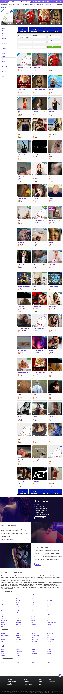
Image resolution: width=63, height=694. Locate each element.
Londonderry (19, 666)
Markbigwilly (36, 67)
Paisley (2, 641)
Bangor (33, 662)
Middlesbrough (19, 610)
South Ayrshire (50, 641)
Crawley (2, 602)
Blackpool (49, 595)
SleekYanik (21, 306)
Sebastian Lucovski (23, 176)
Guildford (33, 604)
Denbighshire (19, 651)
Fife (1, 637)
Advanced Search (37, 1)
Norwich (48, 610)
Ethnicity (34, 45)
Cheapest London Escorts (39, 89)
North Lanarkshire (50, 639)
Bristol (17, 598)
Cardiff (3, 56)
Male (18, 4)
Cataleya (35, 111)
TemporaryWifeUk (22, 67)
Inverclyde (34, 637)
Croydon (18, 602)
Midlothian (3, 639)
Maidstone (3, 610)
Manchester (4, 30)
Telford (48, 620)
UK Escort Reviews (39, 4)
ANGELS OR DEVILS (38, 481)
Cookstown (3, 664)
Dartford (33, 602)
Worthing (49, 624)
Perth (17, 641)
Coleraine (49, 662)
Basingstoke (3, 595)
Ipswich (2, 608)
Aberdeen (3, 633)
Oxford (2, 612)
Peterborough (19, 612)
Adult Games (4, 79)
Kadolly (51, 372)
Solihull (33, 616)
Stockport (49, 618)
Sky (19, 220)
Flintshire (33, 651)
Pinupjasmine (52, 438)
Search (55, 47)
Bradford (49, 596)
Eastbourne (49, 602)
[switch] (43, 1)
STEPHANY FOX (53, 416)
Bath (17, 595)
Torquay (2, 622)
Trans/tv (14, 4)
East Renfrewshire (35, 635)
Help (40, 684)
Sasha (19, 111)
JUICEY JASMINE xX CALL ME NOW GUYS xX (29, 328)
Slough (17, 616)
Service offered (36, 40)
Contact (40, 681)
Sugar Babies (49, 4)
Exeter (2, 604)
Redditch (49, 614)
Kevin (19, 438)
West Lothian (50, 643)
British (33, 598)
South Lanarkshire (4, 643)
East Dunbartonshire (5, 635)
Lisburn (2, 666)
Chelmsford (4, 74)
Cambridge (4, 71)
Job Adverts (26, 4)
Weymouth (3, 624)
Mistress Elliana (37, 306)
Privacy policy (10, 683)
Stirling (17, 643)
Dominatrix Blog (52, 683)
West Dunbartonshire (36, 643)
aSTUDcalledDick (22, 350)
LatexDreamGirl (22, 155)
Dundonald (18, 664)
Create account (26, 681)
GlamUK (51, 350)
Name (19, 35)
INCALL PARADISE (53, 286)
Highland (18, 637)
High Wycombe (19, 606)
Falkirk (48, 635)
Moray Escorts (19, 639)
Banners (40, 683)
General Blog (52, 681)
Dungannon (34, 664)
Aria (50, 133)
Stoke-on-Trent (4, 620)
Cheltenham (18, 600)
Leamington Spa (35, 608)
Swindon (33, 620)
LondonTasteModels (38, 155)
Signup (60, 1)
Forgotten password (27, 684)
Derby (3, 76)
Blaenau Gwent (35, 649)
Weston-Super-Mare (51, 622)
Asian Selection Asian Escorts (40, 328)
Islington (18, 608)
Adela (34, 242)
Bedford (33, 595)
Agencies (6, 4)
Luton (3, 46)
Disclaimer (9, 684)
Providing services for (52, 40)
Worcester (34, 624)
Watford (33, 622)
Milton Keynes (35, 610)
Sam (19, 133)
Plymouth (34, 612)
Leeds (3, 41)
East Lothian (18, 635)
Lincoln (48, 608)
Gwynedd (49, 651)
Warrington (18, 622)
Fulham (17, 604)
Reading (33, 614)
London (3, 28)
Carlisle (2, 600)
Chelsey (20, 416)
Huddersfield (34, 606)
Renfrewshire (34, 641)
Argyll (17, 633)
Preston (18, 614)
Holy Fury (35, 176)
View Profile (7, 23)
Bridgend (18, 649)
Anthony (51, 242)
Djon (34, 394)
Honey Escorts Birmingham (40, 372)
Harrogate (49, 604)
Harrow (2, 606)
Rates (19, 40)
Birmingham (4, 43)
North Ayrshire (35, 639)
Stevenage (34, 618)
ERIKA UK (35, 198)
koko (50, 460)
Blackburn (3, 596)
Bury (48, 598)
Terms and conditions (11, 681)
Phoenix (51, 67)
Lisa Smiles (52, 264)
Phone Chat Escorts (12, 539)
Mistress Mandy (37, 438)
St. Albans (18, 618)
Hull (48, 606)
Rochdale (3, 616)
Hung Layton (52, 220)
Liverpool (4, 38)
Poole (48, 612)
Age (19, 45)
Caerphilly (49, 649)
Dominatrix (22, 4)
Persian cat (21, 481)
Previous (2, 17)
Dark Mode (47, 1)
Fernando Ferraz (22, 198)
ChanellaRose (21, 460)
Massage (10, 4)
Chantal (51, 89)
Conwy (2, 651)
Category (35, 35)
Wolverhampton (5, 58)
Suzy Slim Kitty (52, 306)
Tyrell (34, 264)
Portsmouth (3, 614)
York (2, 626)
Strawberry (21, 242)
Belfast (3, 53)
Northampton (4, 68)
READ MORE (38, 564)
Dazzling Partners (37, 460)
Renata (35, 416)
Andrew (51, 198)
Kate (50, 155)
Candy (19, 394)
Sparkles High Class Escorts (25, 286)
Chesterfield (49, 600)
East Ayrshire (50, 633)
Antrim (2, 662)
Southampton (4, 66)
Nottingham (4, 48)
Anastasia (51, 111)
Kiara (50, 328)
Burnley (2, 598)
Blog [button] (45, 4)
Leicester (4, 63)
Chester (33, 600)
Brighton (3, 61)
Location (49, 35)
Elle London (21, 264)
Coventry (4, 33)
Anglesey (3, 649)
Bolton (17, 596)
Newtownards (34, 666)
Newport (2, 653)
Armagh (17, 662)
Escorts (2, 4)
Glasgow (4, 35)
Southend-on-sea (4, 618)
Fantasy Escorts (22, 89)
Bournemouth (34, 596)
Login (57, 1)
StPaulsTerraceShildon (39, 220)
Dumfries (33, 633)
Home (4, 7)
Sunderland (18, 620)
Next (60, 17)
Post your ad (59, 4)
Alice (50, 394)
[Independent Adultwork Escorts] (3, 1)
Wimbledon (18, 624)
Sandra (35, 133)
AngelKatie (51, 481)
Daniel (35, 286)
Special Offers (32, 4)
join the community (40, 517)
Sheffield (4, 51)
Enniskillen (49, 664)
